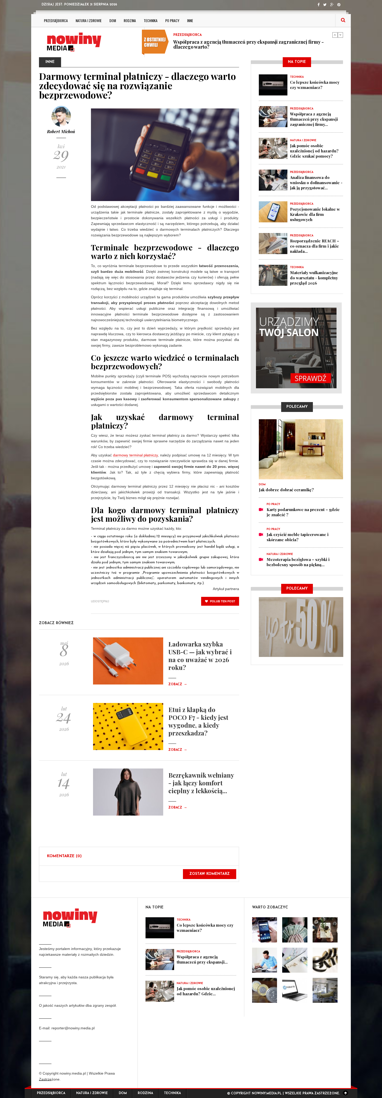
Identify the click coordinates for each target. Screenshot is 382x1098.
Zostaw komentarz (209, 874)
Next (340, 34)
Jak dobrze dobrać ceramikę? (286, 489)
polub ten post (222, 601)
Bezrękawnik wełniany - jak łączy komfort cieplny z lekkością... (201, 783)
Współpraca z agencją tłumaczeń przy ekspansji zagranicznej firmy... (314, 119)
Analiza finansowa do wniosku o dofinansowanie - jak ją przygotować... (316, 182)
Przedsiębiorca (56, 20)
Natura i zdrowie (89, 20)
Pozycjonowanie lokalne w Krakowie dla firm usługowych (315, 214)
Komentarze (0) (64, 856)
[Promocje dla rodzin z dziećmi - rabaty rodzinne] (301, 627)
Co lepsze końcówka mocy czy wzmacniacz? (314, 85)
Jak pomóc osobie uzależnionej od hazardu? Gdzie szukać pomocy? (246, 47)
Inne (190, 20)
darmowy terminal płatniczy (135, 455)
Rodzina (130, 20)
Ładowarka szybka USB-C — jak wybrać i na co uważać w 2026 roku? (200, 655)
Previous (335, 34)
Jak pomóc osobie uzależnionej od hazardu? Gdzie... (206, 991)
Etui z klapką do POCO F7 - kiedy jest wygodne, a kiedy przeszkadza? (198, 721)
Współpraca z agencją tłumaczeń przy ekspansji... (202, 959)
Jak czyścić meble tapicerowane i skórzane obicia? (297, 537)
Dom (112, 20)
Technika (150, 20)
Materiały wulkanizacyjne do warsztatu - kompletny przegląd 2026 (314, 278)
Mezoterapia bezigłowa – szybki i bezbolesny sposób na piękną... (298, 562)
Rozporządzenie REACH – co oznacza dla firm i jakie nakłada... (314, 246)
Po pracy (172, 20)
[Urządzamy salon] (297, 347)
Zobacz (177, 684)
